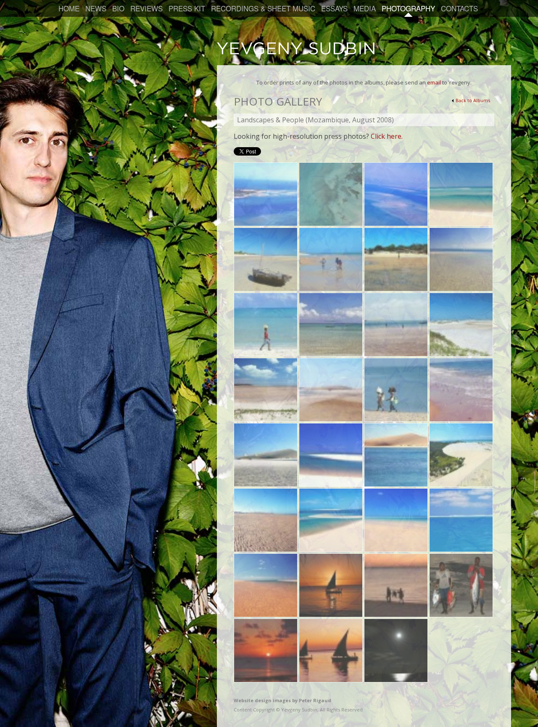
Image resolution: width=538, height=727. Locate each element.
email (434, 82)
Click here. (387, 136)
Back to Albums (473, 100)
